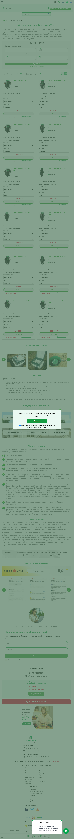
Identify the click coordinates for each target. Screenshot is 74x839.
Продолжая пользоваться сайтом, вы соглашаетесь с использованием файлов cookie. (38, 426)
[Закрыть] (60, 409)
